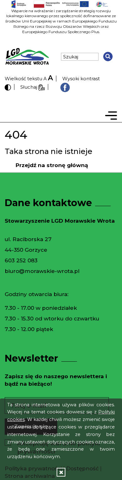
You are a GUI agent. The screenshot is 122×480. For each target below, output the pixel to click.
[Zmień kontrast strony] (8, 87)
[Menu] (111, 116)
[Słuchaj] (41, 87)
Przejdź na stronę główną (52, 165)
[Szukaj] (108, 56)
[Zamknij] (61, 472)
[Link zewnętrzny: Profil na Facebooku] (65, 87)
